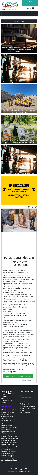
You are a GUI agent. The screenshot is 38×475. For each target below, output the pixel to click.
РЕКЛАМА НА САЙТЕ (19, 21)
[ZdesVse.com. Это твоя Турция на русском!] (19, 160)
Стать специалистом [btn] (30, 3)
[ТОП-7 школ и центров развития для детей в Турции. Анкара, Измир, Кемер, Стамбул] (19, 129)
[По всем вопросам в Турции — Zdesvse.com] (19, 68)
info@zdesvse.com (26, 398)
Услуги (24, 380)
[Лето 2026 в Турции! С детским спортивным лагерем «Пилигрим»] (19, 99)
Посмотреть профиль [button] (23, 376)
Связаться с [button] (9, 376)
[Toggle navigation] (4, 14)
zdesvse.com (25, 472)
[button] (4, 231)
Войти (29, 8)
